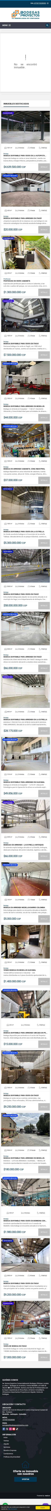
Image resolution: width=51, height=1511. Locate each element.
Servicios (7, 1447)
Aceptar (43, 1507)
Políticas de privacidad (12, 1457)
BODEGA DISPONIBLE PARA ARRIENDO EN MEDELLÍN (24, 406)
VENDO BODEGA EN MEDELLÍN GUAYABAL (20, 970)
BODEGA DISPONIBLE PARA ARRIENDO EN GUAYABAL (24, 782)
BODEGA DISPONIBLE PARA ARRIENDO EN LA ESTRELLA (25, 719)
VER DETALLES (25, 127)
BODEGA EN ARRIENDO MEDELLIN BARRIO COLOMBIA (24, 907)
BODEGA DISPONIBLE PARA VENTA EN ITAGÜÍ (21, 594)
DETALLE (44, 167)
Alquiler (6, 1444)
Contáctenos (8, 1454)
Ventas (6, 1441)
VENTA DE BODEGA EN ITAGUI (15, 1346)
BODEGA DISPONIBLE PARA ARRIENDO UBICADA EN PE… (25, 1033)
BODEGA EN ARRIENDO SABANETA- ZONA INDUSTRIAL (24, 469)
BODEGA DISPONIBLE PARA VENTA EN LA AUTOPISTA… (25, 156)
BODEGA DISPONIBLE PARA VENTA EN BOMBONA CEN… (25, 1221)
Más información (12, 1509)
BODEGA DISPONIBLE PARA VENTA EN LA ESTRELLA (24, 531)
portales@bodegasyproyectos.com (15, 1425)
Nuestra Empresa (10, 1450)
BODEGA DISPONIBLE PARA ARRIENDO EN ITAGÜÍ (23, 218)
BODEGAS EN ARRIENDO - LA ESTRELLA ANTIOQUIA (24, 845)
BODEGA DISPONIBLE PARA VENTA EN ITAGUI (21, 344)
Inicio (5, 1437)
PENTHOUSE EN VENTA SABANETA (17, 281)
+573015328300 (40, 3)
